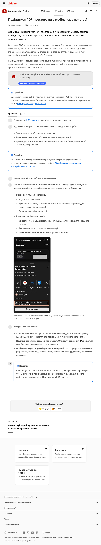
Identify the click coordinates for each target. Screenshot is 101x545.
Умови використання (49, 537)
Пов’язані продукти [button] (11, 524)
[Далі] (72, 429)
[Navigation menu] (3, 3)
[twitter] (32, 533)
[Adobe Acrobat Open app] (97, 11)
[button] (88, 3)
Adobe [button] (6, 519)
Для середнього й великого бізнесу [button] (17, 502)
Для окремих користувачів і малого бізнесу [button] (20, 497)
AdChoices (32, 541)
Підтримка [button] (8, 513)
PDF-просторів (33, 120)
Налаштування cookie (65, 537)
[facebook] (24, 533)
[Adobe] (12, 3)
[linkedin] (37, 533)
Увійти (95, 3)
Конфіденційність (34, 537)
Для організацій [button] (10, 508)
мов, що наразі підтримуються (31, 103)
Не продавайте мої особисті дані (14, 541)
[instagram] (28, 533)
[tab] (12, 113)
